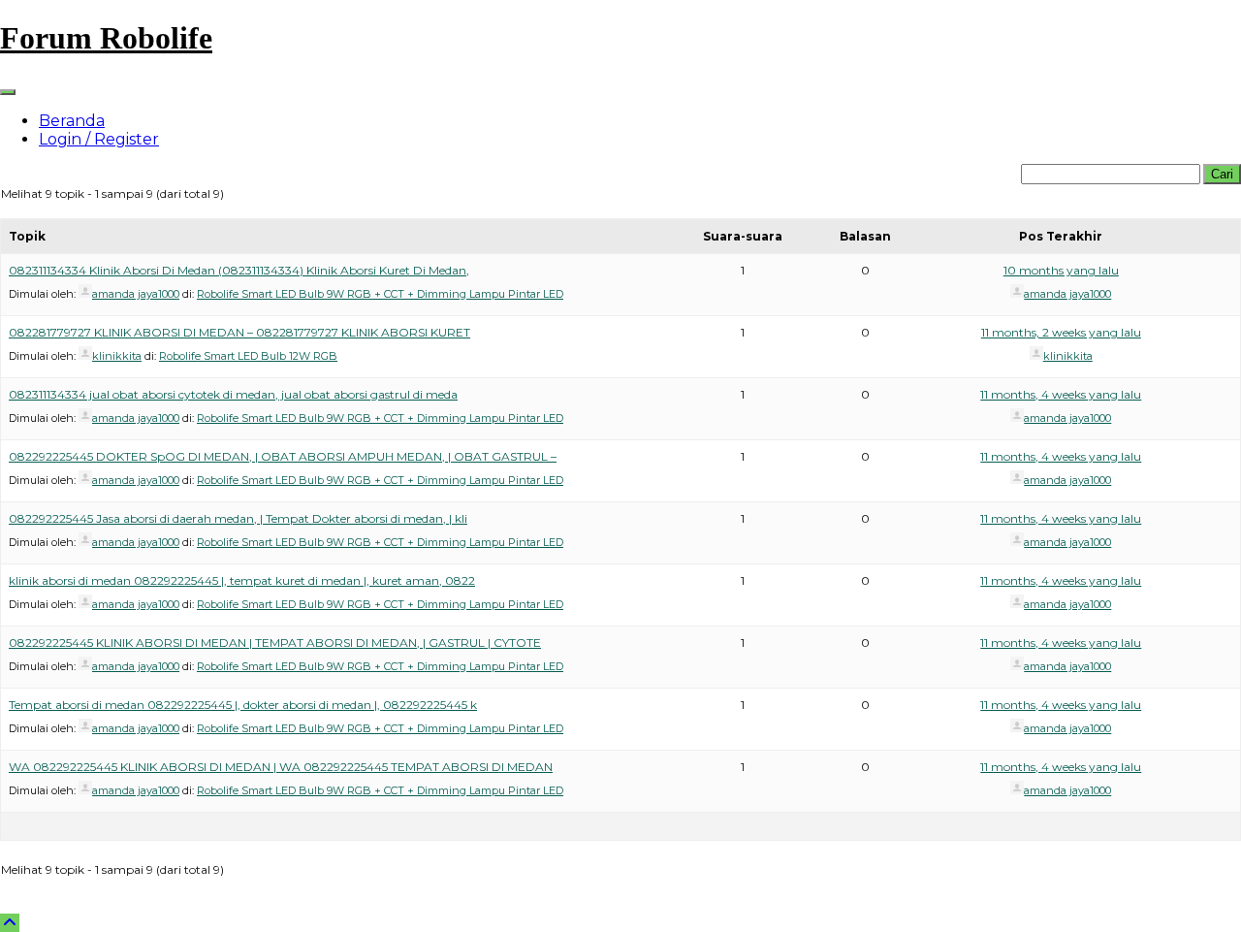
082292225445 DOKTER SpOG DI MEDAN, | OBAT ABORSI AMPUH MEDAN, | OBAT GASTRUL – (283, 456)
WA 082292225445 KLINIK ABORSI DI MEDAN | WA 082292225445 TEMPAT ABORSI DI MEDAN (281, 766)
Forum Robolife (106, 37)
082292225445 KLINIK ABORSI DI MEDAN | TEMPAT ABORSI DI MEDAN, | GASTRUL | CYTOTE (275, 642)
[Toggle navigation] (8, 92)
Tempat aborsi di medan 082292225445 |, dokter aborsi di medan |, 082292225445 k (243, 704)
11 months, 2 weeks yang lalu (1061, 332)
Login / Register (99, 139)
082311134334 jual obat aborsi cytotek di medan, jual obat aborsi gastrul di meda (233, 394)
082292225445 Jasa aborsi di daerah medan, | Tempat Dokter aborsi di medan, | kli (238, 518)
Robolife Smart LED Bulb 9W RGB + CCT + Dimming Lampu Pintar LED (380, 294)
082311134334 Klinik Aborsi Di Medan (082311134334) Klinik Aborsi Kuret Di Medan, (239, 270)
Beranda (72, 121)
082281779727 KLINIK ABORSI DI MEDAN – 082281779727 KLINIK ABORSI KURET (239, 332)
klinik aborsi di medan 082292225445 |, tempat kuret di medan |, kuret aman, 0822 (242, 580)
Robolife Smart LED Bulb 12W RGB (248, 356)
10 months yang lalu (1061, 270)
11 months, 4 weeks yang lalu (1060, 394)
